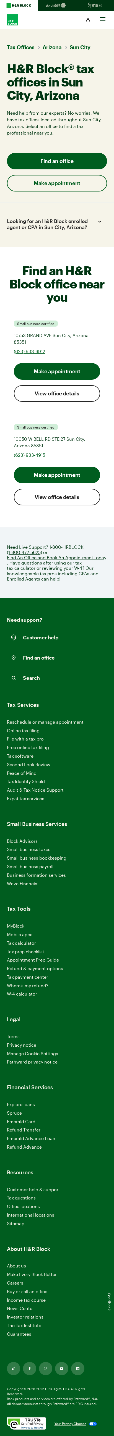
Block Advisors (22, 841)
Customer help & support (33, 1190)
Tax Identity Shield (26, 781)
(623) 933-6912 (29, 351)
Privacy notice (21, 1045)
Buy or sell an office (27, 1291)
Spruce (14, 1112)
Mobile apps (19, 934)
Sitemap (15, 1224)
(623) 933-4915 (29, 455)
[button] (88, 19)
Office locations (23, 1206)
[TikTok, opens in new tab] (13, 1368)
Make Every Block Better (32, 1274)
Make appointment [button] (57, 183)
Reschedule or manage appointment (45, 721)
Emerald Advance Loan (31, 1138)
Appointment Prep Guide (33, 959)
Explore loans (21, 1104)
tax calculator (21, 568)
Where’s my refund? (27, 985)
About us (16, 1265)
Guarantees (19, 1334)
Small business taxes (28, 849)
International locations (30, 1215)
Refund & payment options (35, 968)
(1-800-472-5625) (24, 552)
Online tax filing (23, 730)
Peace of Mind (22, 773)
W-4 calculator (22, 993)
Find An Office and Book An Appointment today (56, 557)
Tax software (20, 755)
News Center (20, 1308)
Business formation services (36, 875)
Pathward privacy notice (32, 1061)
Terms (13, 1036)
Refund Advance (24, 1146)
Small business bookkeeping (36, 857)
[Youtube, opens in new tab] (61, 1368)
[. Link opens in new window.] (26, 1423)
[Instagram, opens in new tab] (45, 1368)
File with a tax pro (25, 738)
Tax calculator (21, 943)
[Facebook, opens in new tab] (29, 1368)
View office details (57, 393)
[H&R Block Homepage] (19, 5)
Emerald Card (21, 1121)
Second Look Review (28, 764)
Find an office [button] (57, 161)
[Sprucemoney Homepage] (95, 5)
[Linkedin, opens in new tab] (77, 1368)
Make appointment (57, 371)
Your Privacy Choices (70, 1424)
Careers (15, 1283)
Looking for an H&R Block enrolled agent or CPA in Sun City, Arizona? (47, 224)
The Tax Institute (24, 1326)
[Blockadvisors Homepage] (57, 5)
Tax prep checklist (25, 951)
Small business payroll (30, 866)
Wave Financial (22, 884)
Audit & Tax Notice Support (35, 789)
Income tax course (26, 1300)
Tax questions (21, 1197)
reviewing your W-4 (62, 568)
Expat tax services (25, 799)
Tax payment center (27, 977)
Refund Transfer (23, 1129)
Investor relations (25, 1317)
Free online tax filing (28, 747)
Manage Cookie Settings (32, 1053)
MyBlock (15, 925)
